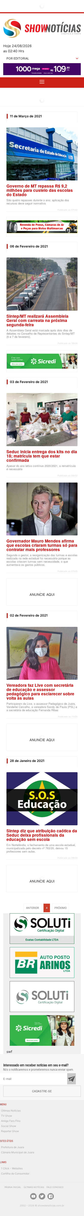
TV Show (6, 1115)
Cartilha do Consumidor (15, 1173)
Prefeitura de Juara (12, 1147)
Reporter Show (10, 1131)
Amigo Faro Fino (10, 1120)
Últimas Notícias (11, 1110)
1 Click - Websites (12, 1168)
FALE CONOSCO (55, 1187)
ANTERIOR (32, 907)
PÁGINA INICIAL (13, 1187)
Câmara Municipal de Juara (17, 1152)
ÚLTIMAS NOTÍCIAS (34, 1187)
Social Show (8, 1126)
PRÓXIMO (60, 907)
